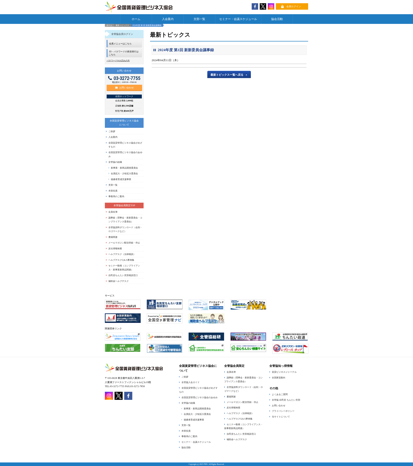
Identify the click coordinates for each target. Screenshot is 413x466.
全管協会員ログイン (122, 34)
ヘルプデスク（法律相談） (122, 254)
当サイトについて (281, 416)
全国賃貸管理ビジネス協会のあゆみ (199, 397)
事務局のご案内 (116, 196)
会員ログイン (293, 6)
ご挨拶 (111, 131)
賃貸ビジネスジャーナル (284, 372)
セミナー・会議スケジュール (238, 19)
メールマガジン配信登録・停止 (124, 242)
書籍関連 (112, 237)
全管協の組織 (115, 162)
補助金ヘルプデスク (118, 281)
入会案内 (168, 19)
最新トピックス (122, 25)
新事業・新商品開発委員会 (124, 168)
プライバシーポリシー (283, 411)
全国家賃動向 (278, 377)
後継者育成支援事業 (121, 179)
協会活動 (277, 19)
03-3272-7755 (127, 78)
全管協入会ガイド (190, 382)
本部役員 (112, 190)
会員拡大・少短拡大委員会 (124, 173)
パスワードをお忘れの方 (118, 60)
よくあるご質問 (280, 394)
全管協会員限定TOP (124, 205)
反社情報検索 (115, 248)
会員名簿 (112, 212)
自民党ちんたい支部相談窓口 (123, 275)
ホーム (136, 19)
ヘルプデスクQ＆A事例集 (121, 260)
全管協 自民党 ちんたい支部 (286, 400)
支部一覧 (199, 19)
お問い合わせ (126, 87)
